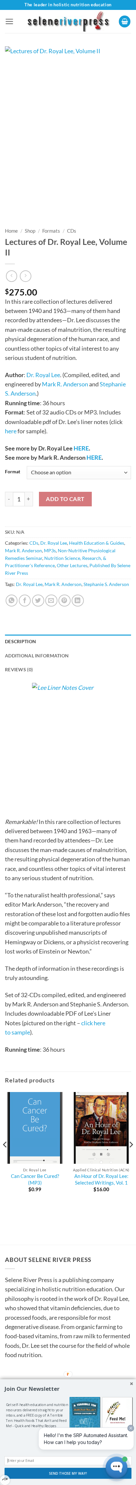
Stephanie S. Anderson (106, 584)
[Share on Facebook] (25, 601)
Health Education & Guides (96, 543)
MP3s (50, 550)
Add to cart (65, 498)
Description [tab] (20, 641)
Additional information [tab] (37, 655)
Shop (30, 231)
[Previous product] (25, 276)
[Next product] (11, 276)
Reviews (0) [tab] (19, 669)
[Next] (131, 1158)
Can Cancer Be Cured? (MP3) (35, 1179)
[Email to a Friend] (51, 601)
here (11, 431)
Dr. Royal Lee (43, 374)
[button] (9, 21)
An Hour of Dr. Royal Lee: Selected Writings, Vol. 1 (101, 1179)
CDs (71, 231)
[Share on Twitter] (38, 601)
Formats (51, 231)
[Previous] (5, 1158)
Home (11, 231)
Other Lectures (72, 565)
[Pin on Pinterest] (64, 601)
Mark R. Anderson (65, 384)
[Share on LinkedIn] (78, 601)
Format (12, 471)
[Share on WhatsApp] (12, 601)
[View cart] (125, 21)
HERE (81, 448)
